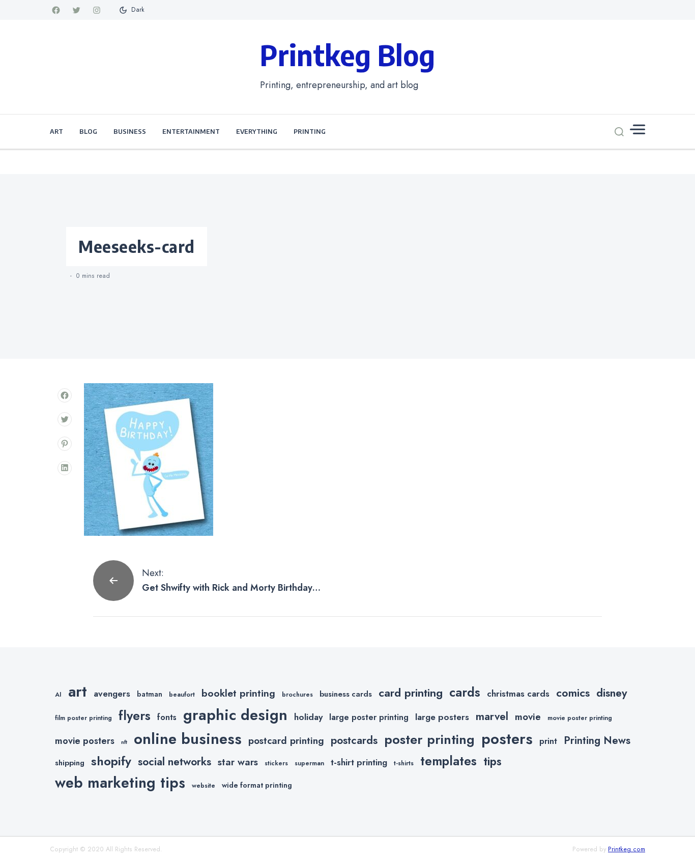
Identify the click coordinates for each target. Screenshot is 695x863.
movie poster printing (579, 718)
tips (492, 761)
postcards (354, 740)
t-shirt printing (359, 762)
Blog (88, 131)
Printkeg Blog (347, 54)
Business (129, 131)
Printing (310, 131)
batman (149, 694)
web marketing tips (120, 782)
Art (56, 131)
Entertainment (191, 131)
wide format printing (257, 785)
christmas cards (518, 693)
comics (573, 693)
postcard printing (286, 740)
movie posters (84, 740)
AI (58, 694)
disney (611, 693)
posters (507, 739)
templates (448, 761)
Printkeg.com (626, 849)
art (77, 691)
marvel (492, 716)
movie (528, 717)
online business (188, 739)
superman (309, 763)
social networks (174, 761)
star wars (238, 762)
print (548, 741)
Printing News (597, 740)
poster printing (429, 739)
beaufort (182, 694)
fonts (167, 717)
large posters (442, 717)
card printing (411, 692)
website (203, 785)
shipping (69, 762)
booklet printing (238, 693)
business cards (346, 694)
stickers (276, 763)
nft (124, 742)
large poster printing (369, 717)
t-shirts (404, 763)
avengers (112, 693)
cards (464, 692)
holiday (308, 717)
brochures (297, 694)
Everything (256, 131)
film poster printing (83, 718)
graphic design (235, 715)
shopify (111, 761)
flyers (135, 715)
